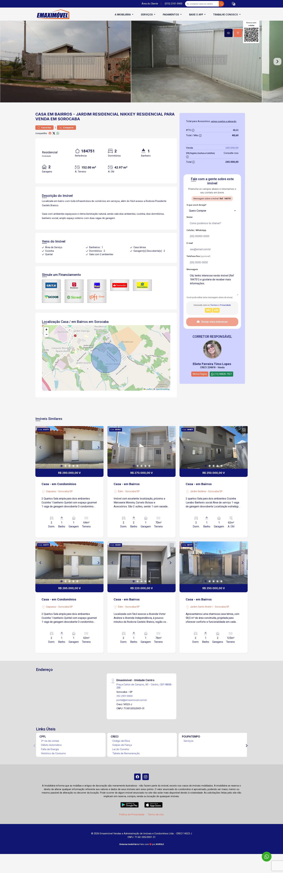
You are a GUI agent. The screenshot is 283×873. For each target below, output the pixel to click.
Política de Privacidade (131, 814)
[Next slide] (277, 62)
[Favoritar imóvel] (100, 430)
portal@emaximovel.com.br (131, 700)
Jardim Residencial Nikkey (106, 114)
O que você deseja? (196, 205)
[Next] (98, 447)
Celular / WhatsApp (196, 230)
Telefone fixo (198, 256)
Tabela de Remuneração (126, 753)
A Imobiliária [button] (123, 14)
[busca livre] (221, 4)
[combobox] (212, 210)
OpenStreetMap (163, 389)
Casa (40, 114)
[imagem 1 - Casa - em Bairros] (141, 447)
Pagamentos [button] (171, 14)
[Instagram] (145, 777)
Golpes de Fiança (122, 745)
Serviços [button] (147, 14)
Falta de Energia (50, 749)
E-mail (190, 243)
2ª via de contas (50, 740)
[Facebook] (137, 777)
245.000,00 (232, 147)
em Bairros (59, 114)
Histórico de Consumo (53, 753)
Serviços (188, 740)
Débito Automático (51, 745)
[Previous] (40, 447)
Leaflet (148, 389)
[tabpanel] (141, 61)
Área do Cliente (150, 3)
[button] (233, 3)
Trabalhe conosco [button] (226, 14)
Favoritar (46, 127)
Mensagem (192, 269)
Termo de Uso (156, 814)
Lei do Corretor (120, 749)
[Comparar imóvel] (100, 435)
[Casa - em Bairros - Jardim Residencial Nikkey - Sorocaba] (51, 14)
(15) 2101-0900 (124, 696)
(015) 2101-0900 (173, 3)
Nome (190, 217)
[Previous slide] (5, 62)
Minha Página (200, 374)
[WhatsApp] (266, 856)
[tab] (228, 33)
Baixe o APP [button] (196, 14)
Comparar (68, 127)
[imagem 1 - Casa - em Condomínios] (69, 447)
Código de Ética (121, 740)
